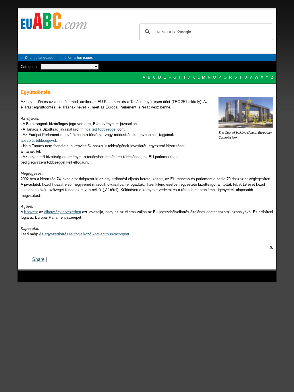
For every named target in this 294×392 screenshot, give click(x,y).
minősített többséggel (98, 129)
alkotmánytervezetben (62, 212)
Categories (29, 67)
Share (38, 259)
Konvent (31, 212)
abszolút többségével (38, 140)
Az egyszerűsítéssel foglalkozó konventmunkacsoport (84, 234)
